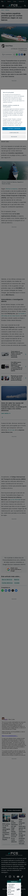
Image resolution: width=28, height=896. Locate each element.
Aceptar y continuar (14, 128)
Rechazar (14, 136)
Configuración (14, 132)
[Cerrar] (20, 880)
